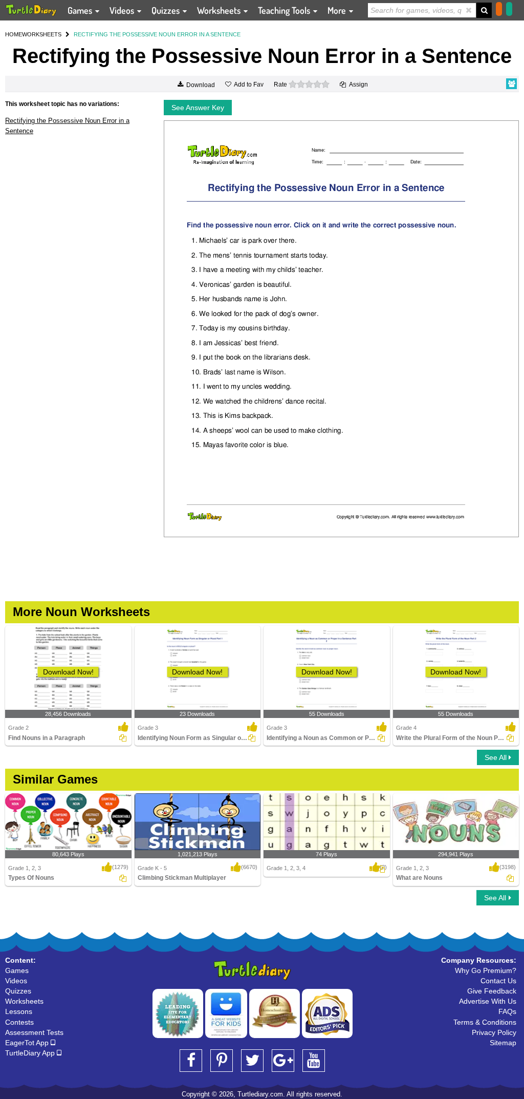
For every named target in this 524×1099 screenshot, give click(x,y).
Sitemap (503, 1043)
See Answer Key (197, 107)
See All (497, 757)
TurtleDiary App (31, 1053)
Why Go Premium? (485, 970)
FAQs (507, 1011)
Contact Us (498, 981)
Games (81, 10)
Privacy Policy (494, 1032)
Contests (19, 1022)
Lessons (18, 1011)
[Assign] (122, 738)
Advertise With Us (487, 1001)
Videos (123, 10)
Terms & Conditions (484, 1022)
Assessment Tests (34, 1032)
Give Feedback (491, 991)
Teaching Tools (285, 10)
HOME (13, 34)
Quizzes (166, 10)
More (338, 10)
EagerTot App (28, 1043)
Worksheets (220, 10)
